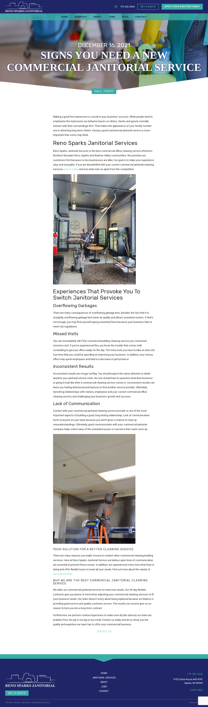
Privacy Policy (195, 702)
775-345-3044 (127, 6)
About (98, 17)
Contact (141, 17)
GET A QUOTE (17, 693)
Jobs (112, 17)
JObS (104, 686)
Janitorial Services (104, 677)
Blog (125, 17)
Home (64, 17)
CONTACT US (104, 631)
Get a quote (148, 7)
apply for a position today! (182, 6)
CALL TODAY (104, 91)
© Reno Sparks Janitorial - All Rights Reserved (28, 702)
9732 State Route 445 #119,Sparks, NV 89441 (188, 681)
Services (81, 17)
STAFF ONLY (196, 690)
